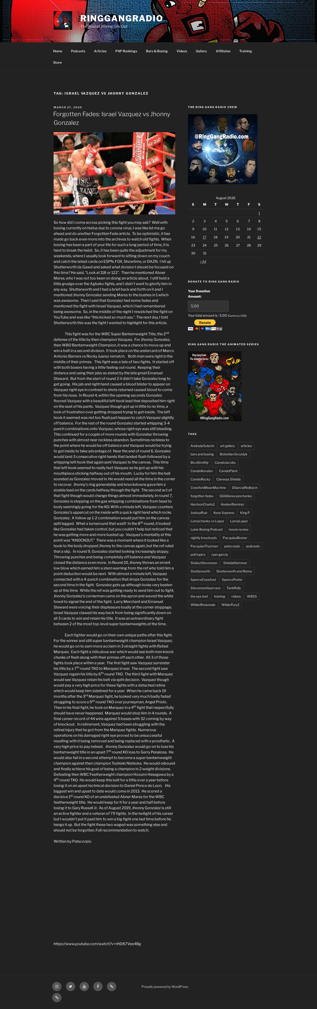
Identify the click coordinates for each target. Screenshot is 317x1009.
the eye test (199, 596)
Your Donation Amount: (199, 293)
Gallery (201, 51)
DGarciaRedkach (244, 488)
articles (246, 446)
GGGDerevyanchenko (236, 496)
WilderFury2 (230, 605)
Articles (100, 51)
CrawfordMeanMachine (208, 488)
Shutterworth (200, 571)
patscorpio (232, 546)
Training (245, 51)
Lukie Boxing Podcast (207, 529)
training (219, 596)
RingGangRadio (121, 18)
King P (245, 513)
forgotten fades (202, 496)
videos (236, 596)
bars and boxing (202, 454)
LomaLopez (239, 521)
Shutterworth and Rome (234, 571)
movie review (239, 529)
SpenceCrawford (203, 580)
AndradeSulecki (202, 446)
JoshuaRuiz (199, 513)
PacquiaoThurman (204, 546)
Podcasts (78, 51)
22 (259, 237)
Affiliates (223, 51)
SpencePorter (232, 580)
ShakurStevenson (204, 563)
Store (57, 62)
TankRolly (233, 588)
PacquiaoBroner (235, 538)
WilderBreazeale (203, 605)
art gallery (227, 446)
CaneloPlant (228, 471)
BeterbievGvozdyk (233, 454)
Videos (182, 51)
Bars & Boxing (157, 51)
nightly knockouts (204, 538)
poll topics (198, 554)
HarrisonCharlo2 (203, 504)
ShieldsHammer (235, 563)
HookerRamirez (232, 504)
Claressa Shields (228, 479)
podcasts (253, 546)
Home (57, 51)
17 (204, 237)
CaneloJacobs (225, 462)
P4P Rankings (126, 51)
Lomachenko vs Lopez (207, 521)
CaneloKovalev (202, 471)
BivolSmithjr (200, 462)
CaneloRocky (200, 479)
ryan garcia (219, 554)
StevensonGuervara (205, 588)
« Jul (203, 261)
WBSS (252, 596)
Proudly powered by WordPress (165, 987)
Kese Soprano (223, 513)
